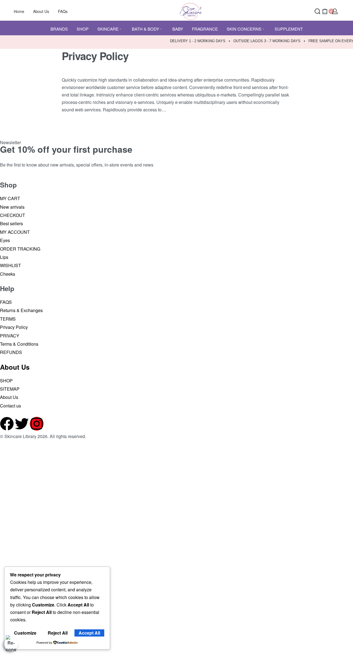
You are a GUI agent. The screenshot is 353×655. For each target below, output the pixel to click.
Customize (25, 633)
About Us (15, 367)
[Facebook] (7, 424)
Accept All (89, 633)
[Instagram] (37, 424)
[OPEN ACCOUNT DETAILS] (335, 11)
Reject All (58, 633)
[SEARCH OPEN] (317, 11)
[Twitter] (22, 424)
